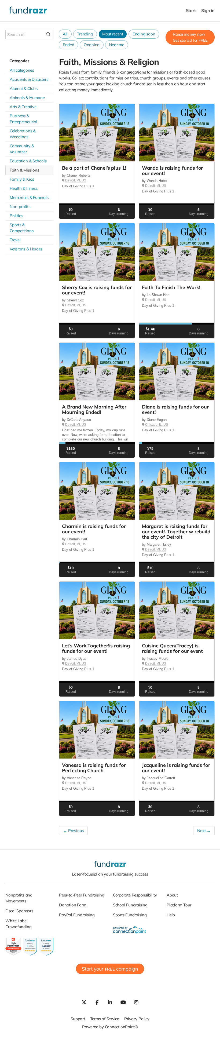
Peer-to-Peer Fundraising (81, 895)
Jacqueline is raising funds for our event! (176, 768)
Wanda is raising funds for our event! (172, 170)
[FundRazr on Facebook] (97, 1002)
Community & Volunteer (22, 148)
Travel (15, 239)
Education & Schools (28, 160)
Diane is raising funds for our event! (175, 409)
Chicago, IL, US (156, 424)
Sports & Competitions (21, 227)
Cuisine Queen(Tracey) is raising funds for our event (172, 648)
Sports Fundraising (130, 914)
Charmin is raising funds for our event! (94, 529)
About (172, 895)
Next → (204, 830)
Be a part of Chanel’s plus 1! (94, 168)
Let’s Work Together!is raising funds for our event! (96, 648)
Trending (85, 34)
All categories (22, 70)
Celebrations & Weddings (23, 133)
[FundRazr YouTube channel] (123, 1002)
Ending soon (144, 34)
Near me (116, 44)
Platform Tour (179, 904)
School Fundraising (130, 904)
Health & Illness (23, 188)
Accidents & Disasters (29, 79)
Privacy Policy (136, 1018)
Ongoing (92, 44)
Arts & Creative (23, 106)
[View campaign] (96, 133)
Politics (16, 215)
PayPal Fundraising (76, 914)
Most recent (112, 34)
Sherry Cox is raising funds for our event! (96, 290)
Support (78, 1018)
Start (191, 10)
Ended (68, 44)
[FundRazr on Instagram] (136, 1002)
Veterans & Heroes (26, 248)
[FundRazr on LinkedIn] (110, 1002)
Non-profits (20, 206)
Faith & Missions (24, 170)
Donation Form (72, 904)
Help (171, 914)
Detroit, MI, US (75, 180)
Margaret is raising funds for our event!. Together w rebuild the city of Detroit (176, 531)
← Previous (73, 830)
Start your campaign (110, 969)
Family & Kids (22, 179)
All (65, 34)
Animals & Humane (27, 97)
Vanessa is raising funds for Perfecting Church (94, 768)
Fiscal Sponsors (19, 910)
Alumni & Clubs (24, 88)
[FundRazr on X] (84, 1002)
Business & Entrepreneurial (23, 118)
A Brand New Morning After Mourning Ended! (94, 409)
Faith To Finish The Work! (171, 287)
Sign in (208, 10)
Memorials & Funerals (29, 197)
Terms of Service (104, 1018)
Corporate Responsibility (135, 895)
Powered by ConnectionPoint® (110, 1026)
